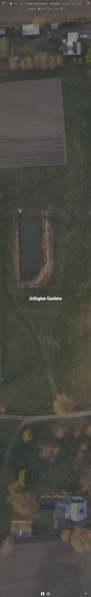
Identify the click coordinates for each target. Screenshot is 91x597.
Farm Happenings (31, 8)
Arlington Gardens (45, 298)
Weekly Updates (66, 3)
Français (56, 8)
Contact (50, 8)
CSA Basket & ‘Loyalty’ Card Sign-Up (36, 3)
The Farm (21, 3)
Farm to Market (55, 3)
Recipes (73, 3)
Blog (16, 3)
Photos (79, 3)
